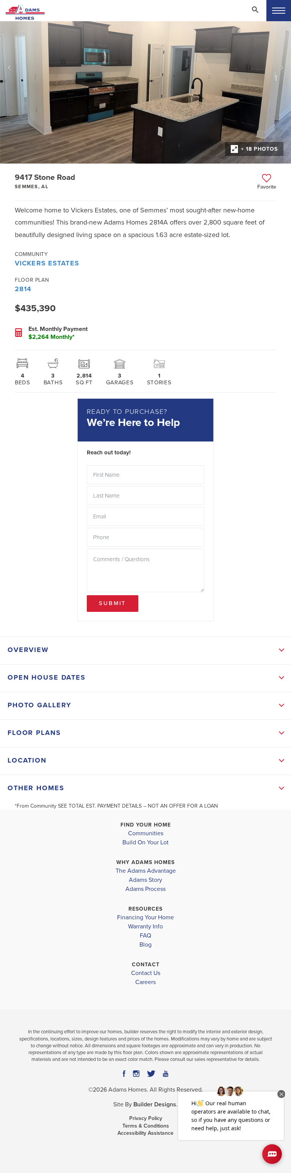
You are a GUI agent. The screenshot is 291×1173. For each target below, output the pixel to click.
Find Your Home (145, 825)
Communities (145, 833)
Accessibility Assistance (145, 1133)
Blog (145, 944)
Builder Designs (154, 1104)
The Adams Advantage (146, 871)
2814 (23, 289)
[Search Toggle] (255, 9)
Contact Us (145, 973)
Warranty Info (145, 926)
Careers (145, 982)
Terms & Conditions (145, 1126)
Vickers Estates (47, 263)
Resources (145, 909)
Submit (112, 603)
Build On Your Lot (145, 842)
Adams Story (145, 880)
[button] (255, 15)
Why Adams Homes (145, 862)
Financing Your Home (145, 917)
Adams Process (145, 889)
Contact (146, 964)
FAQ (145, 935)
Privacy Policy (145, 1118)
